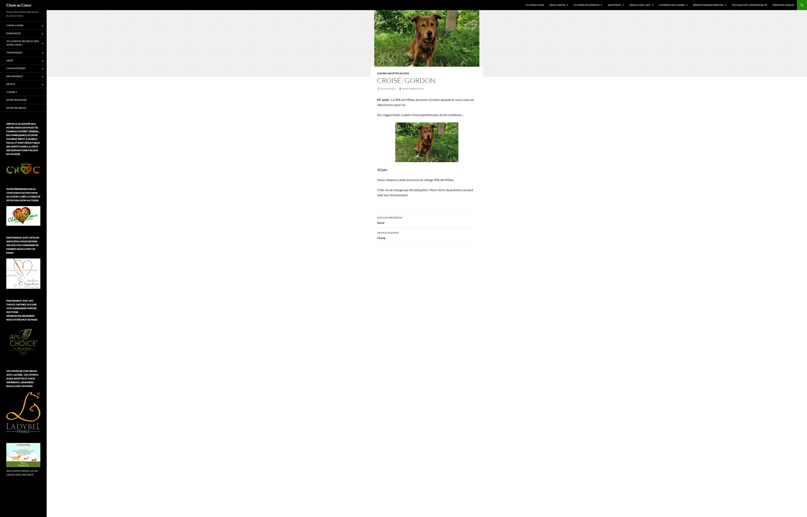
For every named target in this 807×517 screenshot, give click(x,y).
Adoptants (614, 5)
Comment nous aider (672, 5)
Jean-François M (413, 88)
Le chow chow (534, 5)
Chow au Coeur (19, 5)
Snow (389, 220)
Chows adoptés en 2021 (393, 73)
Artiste (10, 84)
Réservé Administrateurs (708, 5)
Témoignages (14, 52)
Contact (11, 92)
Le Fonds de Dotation (586, 5)
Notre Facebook (16, 107)
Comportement (16, 68)
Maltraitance (14, 76)
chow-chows (15, 25)
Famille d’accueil (639, 5)
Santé (9, 60)
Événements (13, 33)
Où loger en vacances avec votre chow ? (23, 43)
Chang (388, 235)
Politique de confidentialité (749, 5)
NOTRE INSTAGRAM (16, 99)
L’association (557, 5)
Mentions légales (783, 5)
